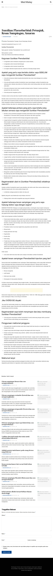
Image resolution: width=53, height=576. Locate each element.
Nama (3, 533)
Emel (3, 540)
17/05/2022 (15, 36)
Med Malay (26, 2)
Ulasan (4, 515)
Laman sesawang (32, 540)
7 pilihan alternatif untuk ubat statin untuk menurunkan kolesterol (15, 437)
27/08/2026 (13, 385)
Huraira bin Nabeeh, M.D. (7, 495)
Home (3, 7)
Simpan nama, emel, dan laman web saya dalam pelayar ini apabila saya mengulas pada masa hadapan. (25, 547)
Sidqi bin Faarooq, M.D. (7, 467)
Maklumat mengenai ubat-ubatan (11, 7)
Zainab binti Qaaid (7, 36)
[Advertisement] (26, 18)
